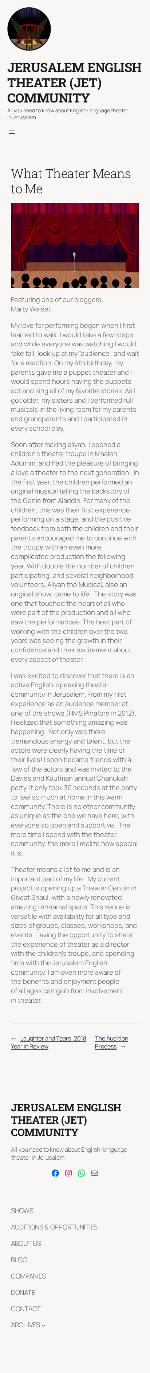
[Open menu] (11, 132)
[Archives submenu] (44, 1325)
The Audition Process (111, 1042)
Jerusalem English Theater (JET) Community (74, 82)
